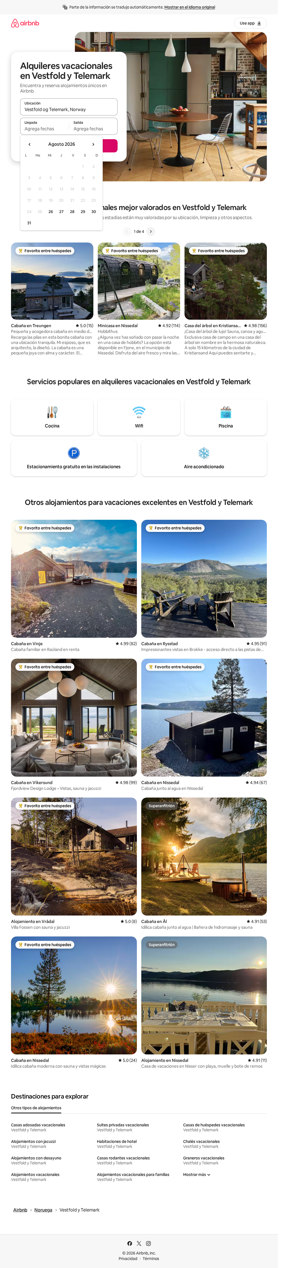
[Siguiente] (150, 231)
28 (72, 211)
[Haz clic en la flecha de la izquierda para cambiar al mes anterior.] (29, 144)
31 (29, 222)
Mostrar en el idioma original (189, 7)
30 (93, 211)
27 (61, 211)
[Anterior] (127, 231)
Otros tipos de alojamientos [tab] (36, 1107)
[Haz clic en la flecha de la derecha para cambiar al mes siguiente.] (93, 144)
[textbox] (44, 128)
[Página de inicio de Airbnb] (25, 23)
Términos (151, 1258)
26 (50, 211)
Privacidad (128, 1258)
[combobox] (69, 109)
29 (83, 211)
